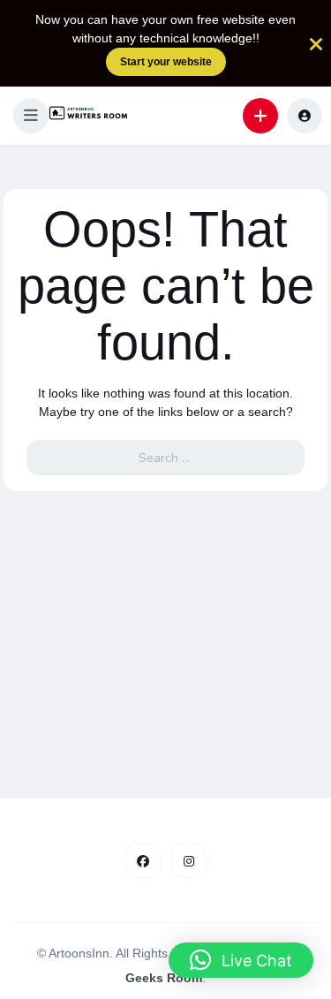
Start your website (166, 62)
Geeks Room (163, 978)
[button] (31, 115)
